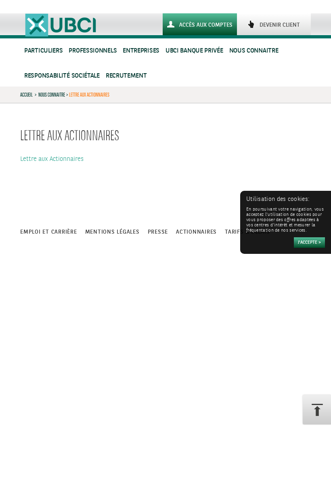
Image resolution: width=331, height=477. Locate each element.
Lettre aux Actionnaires (52, 159)
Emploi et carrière (48, 232)
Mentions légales (112, 232)
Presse (158, 232)
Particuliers (43, 51)
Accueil (26, 94)
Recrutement (126, 76)
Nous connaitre (254, 51)
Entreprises (141, 51)
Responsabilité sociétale (62, 76)
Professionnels (93, 51)
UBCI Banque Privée (194, 51)
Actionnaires (196, 232)
